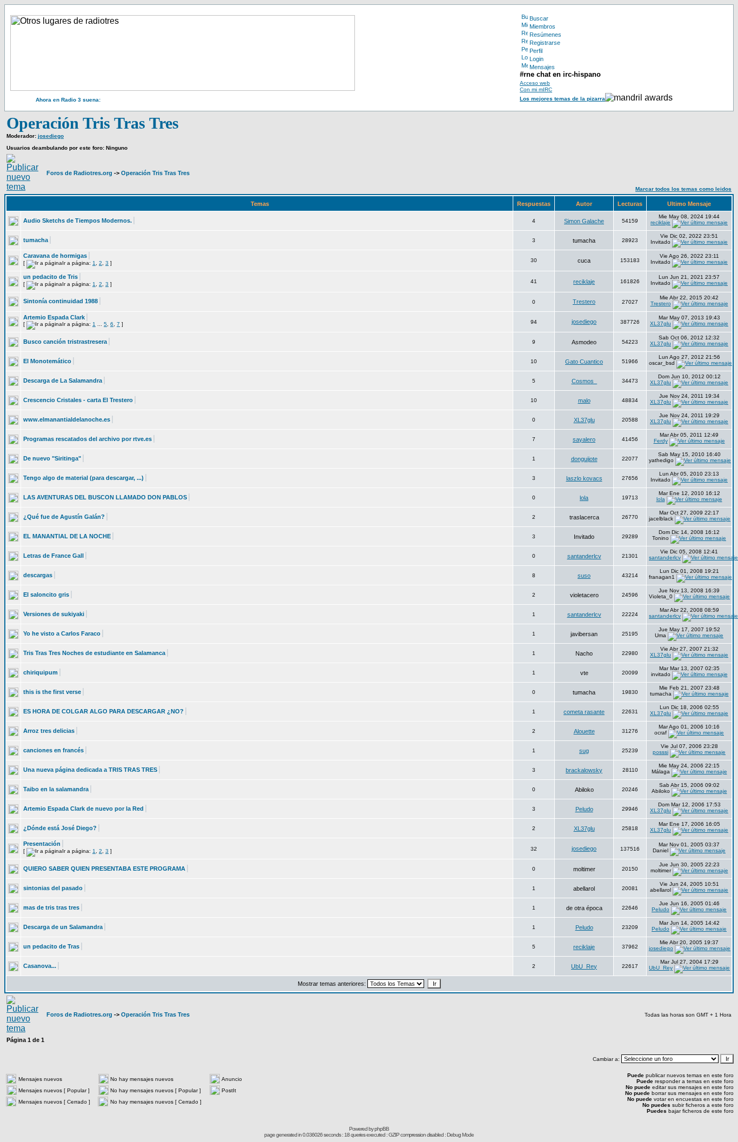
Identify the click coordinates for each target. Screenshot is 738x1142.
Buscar (538, 18)
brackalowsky (584, 770)
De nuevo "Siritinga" (52, 458)
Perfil (535, 51)
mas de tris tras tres (51, 907)
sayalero (584, 439)
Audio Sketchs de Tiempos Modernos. (77, 220)
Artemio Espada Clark (54, 317)
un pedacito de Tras (51, 946)
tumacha (35, 240)
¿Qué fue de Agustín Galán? (64, 516)
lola (584, 498)
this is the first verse (52, 692)
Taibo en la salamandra (56, 789)
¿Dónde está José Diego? (60, 828)
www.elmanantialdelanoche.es (66, 419)
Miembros (542, 26)
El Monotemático (47, 361)
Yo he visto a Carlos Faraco (61, 633)
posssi (660, 752)
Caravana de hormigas (55, 255)
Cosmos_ (584, 381)
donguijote (584, 459)
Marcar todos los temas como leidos (683, 189)
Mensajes (542, 67)
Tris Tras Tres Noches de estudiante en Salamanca (94, 653)
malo (584, 400)
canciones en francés (53, 750)
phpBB (381, 1129)
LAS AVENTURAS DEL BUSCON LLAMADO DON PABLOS (105, 497)
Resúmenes (545, 34)
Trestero (584, 301)
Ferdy (661, 441)
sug (584, 750)
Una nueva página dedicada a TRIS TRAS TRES (90, 769)
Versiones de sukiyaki (53, 614)
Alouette (584, 731)
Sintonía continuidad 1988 (60, 301)
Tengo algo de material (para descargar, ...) (83, 478)
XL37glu (660, 323)
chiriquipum (40, 672)
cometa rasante (584, 712)
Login (536, 59)
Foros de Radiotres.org (79, 173)
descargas (37, 575)
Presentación (42, 843)
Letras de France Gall (53, 555)
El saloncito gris (46, 594)
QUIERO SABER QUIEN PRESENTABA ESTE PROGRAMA (104, 868)
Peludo (584, 809)
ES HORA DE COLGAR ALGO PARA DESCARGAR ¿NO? (103, 711)
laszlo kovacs (584, 478)
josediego (51, 136)
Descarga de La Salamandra (62, 380)
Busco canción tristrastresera (65, 341)
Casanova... (39, 966)
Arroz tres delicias (49, 730)
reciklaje (660, 222)
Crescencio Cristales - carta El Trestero (78, 400)
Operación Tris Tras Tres (92, 123)
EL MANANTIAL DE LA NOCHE (67, 536)
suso (584, 575)
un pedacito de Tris (50, 276)
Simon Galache (584, 221)
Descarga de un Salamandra (63, 927)
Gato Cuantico (584, 361)
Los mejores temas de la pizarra (562, 99)
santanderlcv (584, 556)
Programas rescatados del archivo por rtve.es (87, 439)
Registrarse (544, 42)
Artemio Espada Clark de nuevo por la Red (83, 808)
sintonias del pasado (53, 888)
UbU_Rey (584, 966)
